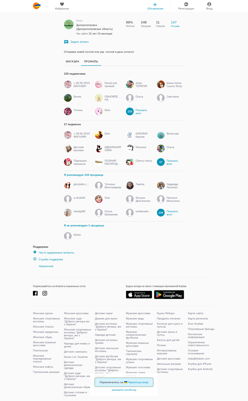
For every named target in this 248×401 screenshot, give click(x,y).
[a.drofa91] (81, 201)
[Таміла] (143, 187)
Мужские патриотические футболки (136, 334)
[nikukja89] (81, 214)
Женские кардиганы (45, 331)
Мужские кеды (135, 318)
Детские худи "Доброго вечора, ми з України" (77, 376)
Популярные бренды (201, 328)
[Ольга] (143, 100)
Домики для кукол (106, 318)
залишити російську (124, 389)
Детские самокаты (75, 351)
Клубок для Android (200, 369)
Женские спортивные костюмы (46, 320)
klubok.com (37, 6)
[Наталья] (143, 150)
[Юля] (112, 113)
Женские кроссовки (76, 313)
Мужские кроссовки (138, 313)
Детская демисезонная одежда (73, 364)
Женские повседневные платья (42, 358)
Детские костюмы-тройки (106, 341)
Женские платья (43, 326)
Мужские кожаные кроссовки (137, 344)
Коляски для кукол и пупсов (170, 325)
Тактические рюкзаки (46, 371)
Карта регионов (198, 318)
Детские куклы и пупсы (167, 333)
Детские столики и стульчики (75, 394)
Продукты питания (168, 318)
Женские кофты (43, 366)
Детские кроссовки (168, 358)
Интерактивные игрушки (167, 352)
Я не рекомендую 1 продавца (84, 225)
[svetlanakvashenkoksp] (143, 214)
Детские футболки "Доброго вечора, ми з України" (108, 359)
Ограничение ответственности (198, 344)
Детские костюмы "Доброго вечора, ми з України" (108, 326)
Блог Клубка (195, 323)
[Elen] (112, 137)
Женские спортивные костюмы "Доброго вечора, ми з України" (77, 334)
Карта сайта (195, 313)
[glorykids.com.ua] (81, 187)
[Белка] (81, 100)
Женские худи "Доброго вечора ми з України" (76, 321)
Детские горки (104, 313)
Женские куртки (43, 313)
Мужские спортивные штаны (139, 361)
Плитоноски (40, 350)
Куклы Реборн (166, 313)
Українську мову (138, 382)
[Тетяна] (81, 113)
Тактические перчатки (133, 352)
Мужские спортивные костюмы (139, 325)
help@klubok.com (199, 358)
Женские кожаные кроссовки (44, 344)
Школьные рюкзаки (169, 363)
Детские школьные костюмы (107, 350)
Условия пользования (196, 352)
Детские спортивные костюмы (170, 370)
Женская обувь (42, 337)
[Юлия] (81, 238)
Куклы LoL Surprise (76, 356)
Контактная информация (196, 336)
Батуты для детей (168, 339)
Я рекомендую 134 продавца (83, 174)
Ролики (161, 345)
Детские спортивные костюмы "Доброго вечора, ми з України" (108, 372)
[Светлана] (174, 100)
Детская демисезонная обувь (77, 386)
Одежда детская (105, 334)
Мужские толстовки (138, 367)
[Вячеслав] (174, 137)
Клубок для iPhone (199, 363)
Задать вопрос (80, 41)
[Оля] (112, 201)
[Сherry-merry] (143, 164)
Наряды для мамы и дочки (77, 345)
